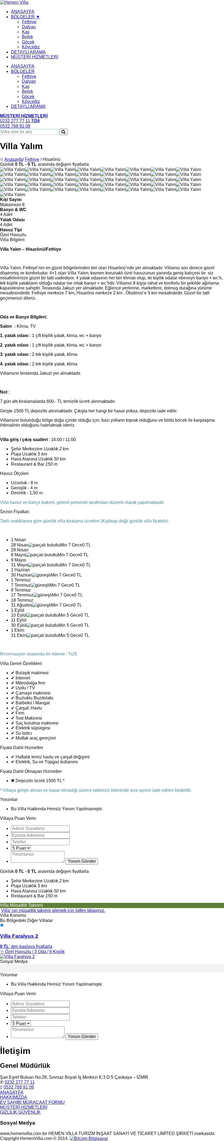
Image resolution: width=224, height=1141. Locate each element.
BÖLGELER (23, 71)
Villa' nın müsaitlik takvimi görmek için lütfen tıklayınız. (53, 910)
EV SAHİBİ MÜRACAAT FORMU (32, 1102)
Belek (27, 36)
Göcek (28, 42)
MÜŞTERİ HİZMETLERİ (34, 57)
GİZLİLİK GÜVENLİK (20, 1112)
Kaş (26, 31)
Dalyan (29, 27)
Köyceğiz (31, 47)
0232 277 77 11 (20, 1082)
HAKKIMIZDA (13, 1097)
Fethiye (29, 21)
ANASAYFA (22, 11)
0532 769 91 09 (19, 1087)
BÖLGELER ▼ (25, 16)
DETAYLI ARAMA (28, 52)
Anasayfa (13, 159)
